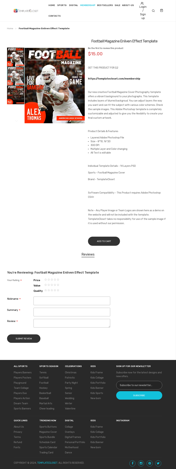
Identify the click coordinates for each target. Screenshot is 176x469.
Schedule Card (47, 442)
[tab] (88, 255)
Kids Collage (97, 377)
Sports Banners (22, 408)
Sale (117, 5)
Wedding (69, 398)
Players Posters (22, 377)
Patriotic (70, 377)
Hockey (43, 388)
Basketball (45, 393)
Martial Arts (45, 403)
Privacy (18, 432)
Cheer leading (46, 408)
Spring (68, 388)
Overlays (70, 432)
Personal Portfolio (75, 442)
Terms (17, 437)
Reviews (88, 254)
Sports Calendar (48, 447)
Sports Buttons (48, 426)
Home (51, 5)
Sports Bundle (47, 437)
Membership (87, 5)
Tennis (43, 372)
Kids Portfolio (98, 382)
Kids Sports (97, 393)
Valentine (70, 408)
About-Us (128, 5)
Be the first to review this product (105, 48)
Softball (43, 377)
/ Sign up (143, 14)
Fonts (17, 447)
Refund (18, 442)
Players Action (22, 398)
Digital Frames (73, 437)
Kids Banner (97, 388)
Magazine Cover (48, 432)
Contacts (54, 16)
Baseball (44, 398)
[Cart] (162, 11)
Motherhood (71, 447)
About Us (19, 426)
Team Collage (21, 388)
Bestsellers (105, 5)
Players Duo (20, 393)
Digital (73, 5)
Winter (68, 403)
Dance (68, 452)
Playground (20, 382)
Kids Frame (97, 372)
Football (43, 382)
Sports (62, 5)
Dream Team (21, 403)
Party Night (71, 382)
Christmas (70, 372)
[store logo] (26, 11)
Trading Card (46, 452)
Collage (69, 426)
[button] (15, 57)
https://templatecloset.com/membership (114, 78)
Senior (68, 393)
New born (96, 398)
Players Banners (23, 372)
